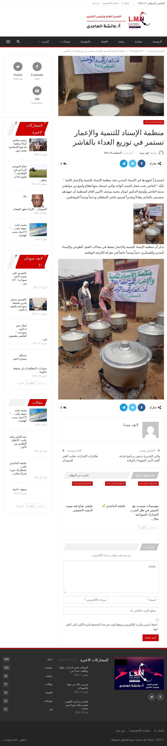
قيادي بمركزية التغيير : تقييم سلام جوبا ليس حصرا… (76, 705)
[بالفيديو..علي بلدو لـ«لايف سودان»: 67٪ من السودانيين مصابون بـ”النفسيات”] (38, 277)
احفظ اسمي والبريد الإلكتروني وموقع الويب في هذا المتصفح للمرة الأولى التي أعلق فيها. (112, 627)
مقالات (49, 684)
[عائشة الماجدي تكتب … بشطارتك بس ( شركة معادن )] (38, 467)
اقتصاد (104, 41)
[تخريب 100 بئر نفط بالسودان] (99, 689)
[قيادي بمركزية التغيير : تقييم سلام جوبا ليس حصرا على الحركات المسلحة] (99, 706)
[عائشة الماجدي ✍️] (111, 491)
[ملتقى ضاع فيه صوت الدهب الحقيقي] (78, 491)
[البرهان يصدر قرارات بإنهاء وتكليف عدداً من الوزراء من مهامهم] (99, 672)
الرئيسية (157, 41)
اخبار (50, 659)
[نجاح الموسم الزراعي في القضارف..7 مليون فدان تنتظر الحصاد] (38, 171)
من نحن (95, 3)
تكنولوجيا (86, 41)
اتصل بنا (125, 3)
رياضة (121, 41)
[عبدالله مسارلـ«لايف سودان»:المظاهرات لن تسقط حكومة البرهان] (38, 360)
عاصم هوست (10, 739)
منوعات (66, 41)
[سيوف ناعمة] (38, 494)
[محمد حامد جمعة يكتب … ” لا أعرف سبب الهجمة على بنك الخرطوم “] (38, 229)
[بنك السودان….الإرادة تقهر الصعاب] (38, 200)
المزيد (45, 41)
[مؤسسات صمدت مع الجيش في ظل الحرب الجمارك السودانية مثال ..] (144, 491)
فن (51, 709)
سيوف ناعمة (20, 489)
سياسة (138, 41)
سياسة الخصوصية (110, 3)
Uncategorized (154, 122)
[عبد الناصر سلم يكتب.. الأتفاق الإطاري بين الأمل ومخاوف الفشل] (38, 441)
